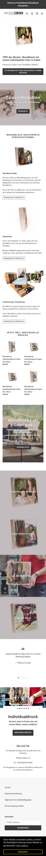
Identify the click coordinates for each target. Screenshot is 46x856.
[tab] (18, 678)
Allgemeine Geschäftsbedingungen (18, 800)
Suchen (8, 787)
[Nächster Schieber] (39, 708)
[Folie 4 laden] (24, 708)
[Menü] (42, 13)
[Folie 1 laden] (17, 708)
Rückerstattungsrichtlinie (14, 806)
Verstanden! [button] (23, 852)
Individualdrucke (23, 732)
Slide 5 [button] (28, 678)
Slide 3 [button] (23, 678)
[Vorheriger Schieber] (6, 708)
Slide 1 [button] (18, 678)
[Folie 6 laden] (28, 708)
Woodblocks (23, 447)
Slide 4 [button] (25, 678)
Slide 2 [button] (20, 678)
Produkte (23, 111)
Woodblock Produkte (14, 197)
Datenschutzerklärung (13, 794)
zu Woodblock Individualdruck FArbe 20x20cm (23, 72)
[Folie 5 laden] (26, 708)
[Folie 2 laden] (20, 708)
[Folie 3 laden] (22, 708)
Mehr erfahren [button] (22, 846)
